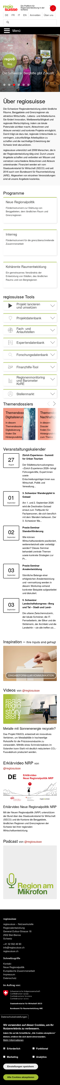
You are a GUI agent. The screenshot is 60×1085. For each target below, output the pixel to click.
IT (19, 15)
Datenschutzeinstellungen (14, 1016)
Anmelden (35, 15)
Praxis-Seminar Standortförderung (32, 529)
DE (6, 15)
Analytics (41, 1057)
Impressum (9, 974)
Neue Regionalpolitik (13, 967)
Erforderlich (13, 1048)
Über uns (48, 15)
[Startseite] (10, 7)
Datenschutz (9, 978)
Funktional (42, 1048)
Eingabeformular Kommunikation (31, 675)
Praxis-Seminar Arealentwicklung (32, 567)
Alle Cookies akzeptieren (20, 1077)
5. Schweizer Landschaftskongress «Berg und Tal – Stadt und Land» (38, 603)
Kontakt (7, 963)
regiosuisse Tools (19, 296)
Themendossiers (18, 404)
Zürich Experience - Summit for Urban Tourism (37, 457)
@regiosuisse (31, 690)
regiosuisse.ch (10, 951)
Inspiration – (29, 641)
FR (13, 15)
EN (25, 15)
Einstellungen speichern (20, 1066)
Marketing (12, 1057)
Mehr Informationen (13, 1040)
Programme (13, 193)
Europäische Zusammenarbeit (19, 970)
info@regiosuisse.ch (13, 947)
